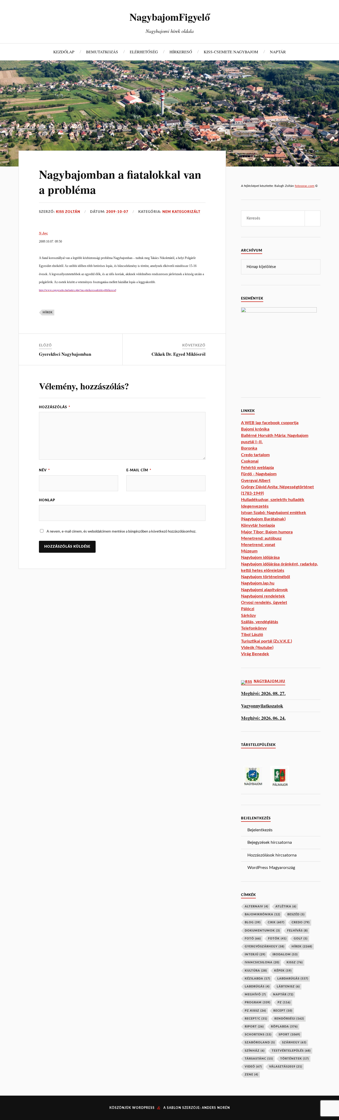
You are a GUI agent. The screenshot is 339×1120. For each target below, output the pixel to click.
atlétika (285, 906)
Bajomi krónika (255, 429)
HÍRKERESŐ (181, 51)
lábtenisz (288, 986)
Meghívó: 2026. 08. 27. (263, 693)
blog (253, 922)
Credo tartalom (255, 455)
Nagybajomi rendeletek (263, 596)
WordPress (143, 1107)
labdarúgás (292, 978)
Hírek (48, 312)
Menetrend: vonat (258, 545)
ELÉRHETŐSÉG (144, 51)
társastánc (259, 1058)
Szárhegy (294, 1042)
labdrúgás (257, 986)
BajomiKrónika (262, 914)
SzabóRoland (260, 1042)
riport (254, 1026)
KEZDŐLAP (63, 51)
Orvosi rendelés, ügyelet (264, 602)
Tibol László (252, 635)
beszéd (296, 914)
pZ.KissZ (255, 1010)
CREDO (301, 922)
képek (283, 970)
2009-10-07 (117, 211)
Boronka (249, 448)
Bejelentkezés (260, 830)
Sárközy (248, 615)
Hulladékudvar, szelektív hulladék (272, 500)
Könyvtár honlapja (258, 525)
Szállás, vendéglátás (259, 622)
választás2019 (285, 1066)
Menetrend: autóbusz (261, 538)
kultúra (256, 970)
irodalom (285, 954)
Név (44, 470)
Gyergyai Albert (255, 480)
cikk (276, 922)
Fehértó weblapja (257, 467)
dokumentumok (262, 930)
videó (253, 1066)
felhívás (297, 930)
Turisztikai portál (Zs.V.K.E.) (266, 641)
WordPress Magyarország (271, 868)
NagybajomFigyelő (170, 16)
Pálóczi (247, 609)
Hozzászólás (54, 407)
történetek (294, 1058)
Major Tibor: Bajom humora (267, 532)
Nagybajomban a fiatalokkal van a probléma (120, 182)
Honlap (47, 500)
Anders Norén (216, 1107)
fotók (277, 938)
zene (251, 1074)
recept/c (256, 1018)
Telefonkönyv (254, 628)
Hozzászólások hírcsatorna (272, 855)
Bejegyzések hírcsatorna (269, 842)
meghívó (255, 994)
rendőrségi (289, 1018)
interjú (255, 954)
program (257, 1002)
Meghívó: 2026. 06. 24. (263, 718)
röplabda (284, 1026)
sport (289, 1034)
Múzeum (249, 551)
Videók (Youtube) (257, 647)
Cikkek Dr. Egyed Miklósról (178, 354)
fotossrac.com (304, 185)
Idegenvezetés (255, 506)
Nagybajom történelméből (265, 577)
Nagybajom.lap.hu (257, 583)
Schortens (258, 1034)
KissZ (295, 962)
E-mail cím (138, 470)
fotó (253, 938)
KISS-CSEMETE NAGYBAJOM (231, 51)
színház (255, 1050)
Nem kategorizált (181, 211)
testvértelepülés (291, 1050)
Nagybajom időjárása (260, 557)
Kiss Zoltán (68, 211)
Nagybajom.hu (269, 681)
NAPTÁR (278, 51)
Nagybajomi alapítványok (264, 590)
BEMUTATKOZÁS (102, 51)
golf (300, 938)
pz (284, 1002)
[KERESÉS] (312, 218)
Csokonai (249, 461)
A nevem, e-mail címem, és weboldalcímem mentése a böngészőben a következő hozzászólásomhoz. (121, 531)
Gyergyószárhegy (264, 946)
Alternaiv (256, 906)
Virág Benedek (255, 654)
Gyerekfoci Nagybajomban (65, 354)
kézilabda (257, 978)
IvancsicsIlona (262, 962)
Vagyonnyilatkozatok (262, 706)
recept (282, 1010)
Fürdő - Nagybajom (258, 474)
